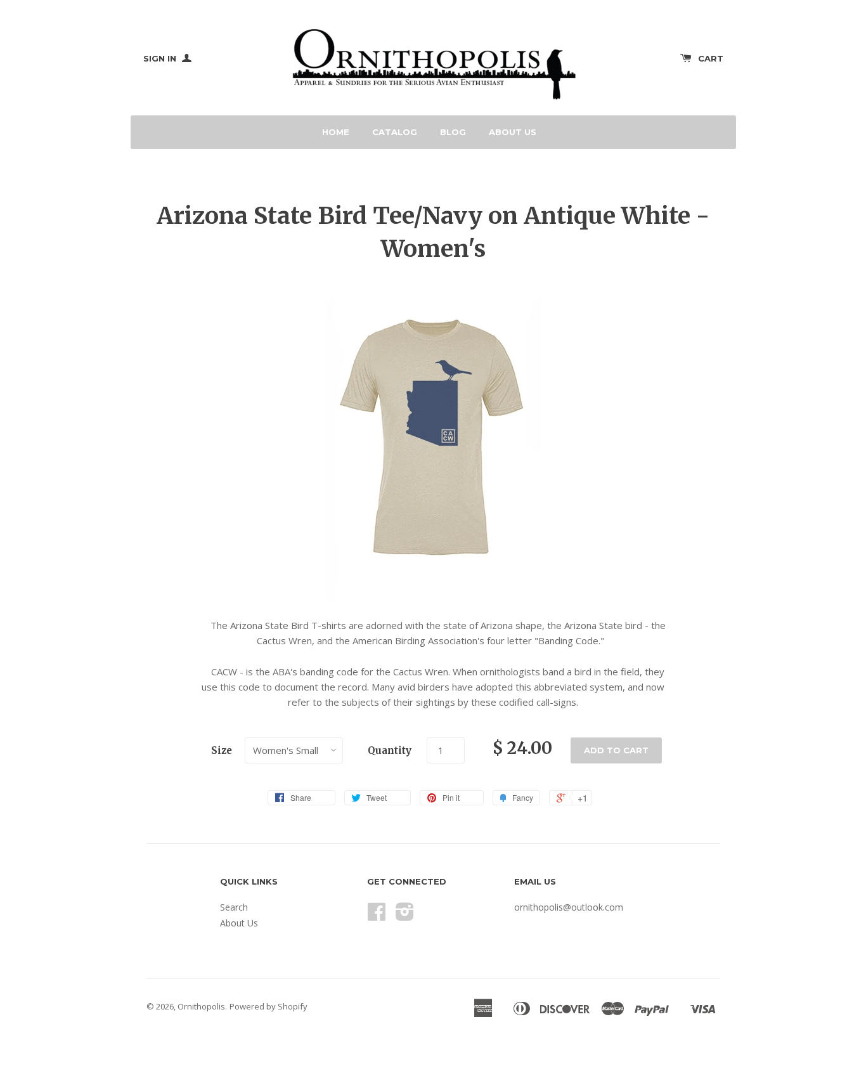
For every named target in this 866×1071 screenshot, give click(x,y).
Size (221, 750)
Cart (710, 58)
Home (335, 132)
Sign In (161, 58)
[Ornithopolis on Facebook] (376, 916)
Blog (453, 132)
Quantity (389, 750)
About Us (512, 132)
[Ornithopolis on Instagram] (405, 916)
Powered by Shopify (268, 1006)
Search (234, 907)
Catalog (394, 132)
